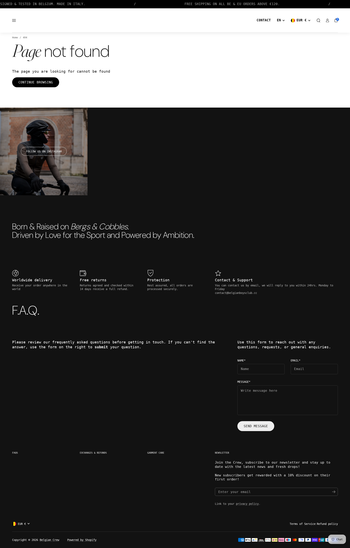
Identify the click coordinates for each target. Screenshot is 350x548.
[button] (318, 20)
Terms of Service (303, 523)
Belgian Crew (49, 540)
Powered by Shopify (81, 540)
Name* (241, 360)
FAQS (15, 452)
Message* (243, 381)
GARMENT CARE (155, 452)
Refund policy (327, 523)
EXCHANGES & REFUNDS (93, 452)
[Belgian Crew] (175, 20)
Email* (295, 360)
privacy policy (247, 503)
